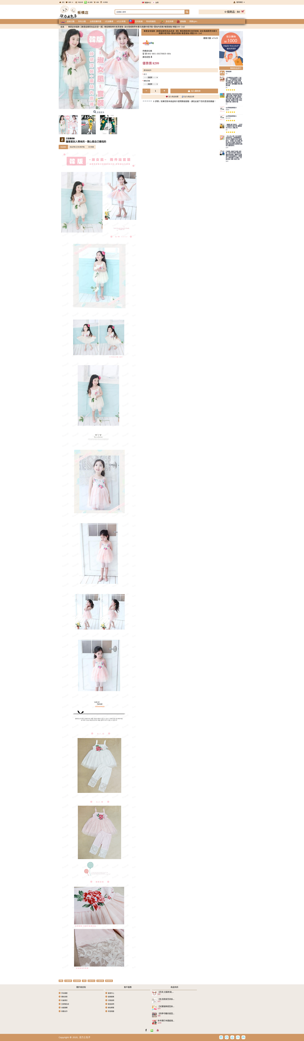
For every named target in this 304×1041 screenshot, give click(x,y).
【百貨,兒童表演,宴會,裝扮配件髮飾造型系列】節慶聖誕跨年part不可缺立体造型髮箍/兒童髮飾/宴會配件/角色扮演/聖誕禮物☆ (166, 992)
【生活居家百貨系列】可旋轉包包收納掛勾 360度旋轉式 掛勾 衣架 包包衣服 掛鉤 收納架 (166, 999)
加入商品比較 (189, 97)
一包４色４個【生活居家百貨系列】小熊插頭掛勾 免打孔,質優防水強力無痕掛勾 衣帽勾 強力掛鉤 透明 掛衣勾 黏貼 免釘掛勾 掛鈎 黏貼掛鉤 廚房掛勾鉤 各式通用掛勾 (234, 140)
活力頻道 (91, 147)
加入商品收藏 (173, 97)
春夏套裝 (109, 981)
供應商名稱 (147, 51)
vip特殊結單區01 (231, 116)
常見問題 (111, 1011)
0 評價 (156, 101)
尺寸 (145, 74)
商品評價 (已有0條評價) (77, 147)
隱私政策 (64, 997)
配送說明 (111, 1004)
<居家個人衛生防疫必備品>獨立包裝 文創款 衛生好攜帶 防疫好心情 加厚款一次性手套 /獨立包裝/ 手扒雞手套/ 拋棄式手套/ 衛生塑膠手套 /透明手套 (234, 98)
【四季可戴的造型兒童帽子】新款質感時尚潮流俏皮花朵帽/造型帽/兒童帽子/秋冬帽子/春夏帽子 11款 (166, 1013)
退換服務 (111, 997)
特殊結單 (228, 71)
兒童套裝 (100, 981)
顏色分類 (147, 81)
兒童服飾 (68, 981)
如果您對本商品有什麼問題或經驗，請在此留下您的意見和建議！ (188, 101)
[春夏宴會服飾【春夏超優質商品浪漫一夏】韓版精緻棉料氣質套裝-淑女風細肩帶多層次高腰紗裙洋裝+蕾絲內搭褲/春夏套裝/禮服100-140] (99, 69)
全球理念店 (65, 1004)
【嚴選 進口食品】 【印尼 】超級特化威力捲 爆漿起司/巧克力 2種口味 (234, 126)
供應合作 (64, 1011)
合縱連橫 (64, 1007)
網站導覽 (111, 1007)
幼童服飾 (77, 981)
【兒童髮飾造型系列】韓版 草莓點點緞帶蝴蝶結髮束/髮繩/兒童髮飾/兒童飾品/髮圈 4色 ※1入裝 (166, 1006)
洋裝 (84, 981)
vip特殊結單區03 (231, 108)
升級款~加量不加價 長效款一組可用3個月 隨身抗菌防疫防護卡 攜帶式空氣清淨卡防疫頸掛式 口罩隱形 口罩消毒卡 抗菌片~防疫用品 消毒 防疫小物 (234, 155)
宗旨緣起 (64, 993)
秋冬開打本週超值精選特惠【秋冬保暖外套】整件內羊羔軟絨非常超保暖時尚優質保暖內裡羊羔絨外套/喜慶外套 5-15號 (166, 1021)
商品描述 (63, 147)
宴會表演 (91, 981)
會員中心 (111, 993)
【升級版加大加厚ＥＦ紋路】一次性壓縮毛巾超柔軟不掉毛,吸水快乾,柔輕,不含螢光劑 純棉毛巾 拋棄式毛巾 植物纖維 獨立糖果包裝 (234, 81)
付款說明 (111, 1000)
